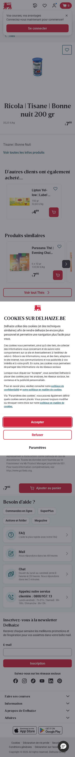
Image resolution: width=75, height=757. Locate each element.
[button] (63, 746)
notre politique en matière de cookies (42, 389)
